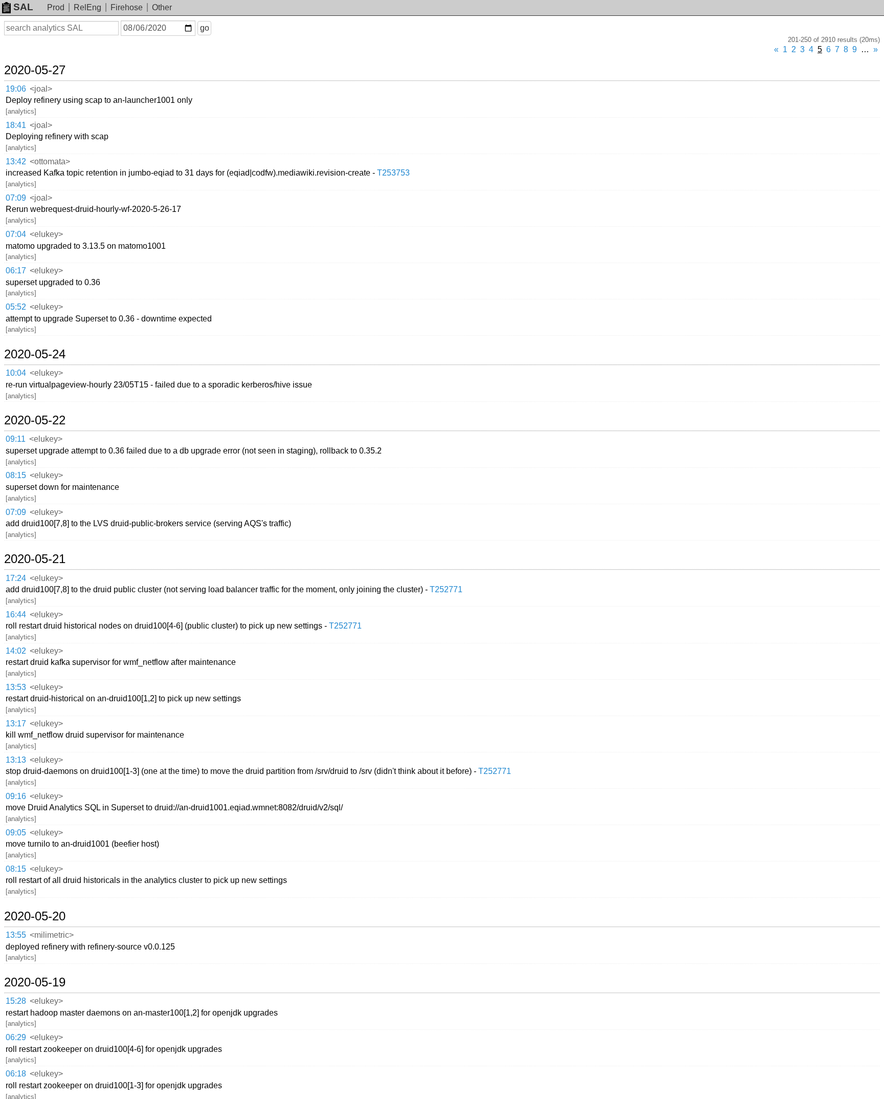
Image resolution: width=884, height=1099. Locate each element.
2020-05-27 (34, 70)
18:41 (16, 125)
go (204, 28)
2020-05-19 (34, 982)
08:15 (16, 475)
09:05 (16, 832)
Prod (55, 7)
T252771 (446, 589)
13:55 (16, 935)
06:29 (16, 1037)
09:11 (16, 439)
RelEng (87, 7)
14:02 (16, 651)
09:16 (16, 796)
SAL (23, 7)
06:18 (16, 1073)
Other (162, 7)
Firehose (126, 7)
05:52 (16, 307)
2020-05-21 (34, 559)
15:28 (16, 1001)
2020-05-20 (34, 916)
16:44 (16, 614)
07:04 (16, 234)
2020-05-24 (34, 354)
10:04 (16, 373)
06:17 (16, 270)
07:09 (16, 197)
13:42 (16, 161)
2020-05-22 (34, 420)
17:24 (16, 578)
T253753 (393, 172)
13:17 (16, 723)
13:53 (16, 687)
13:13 (16, 760)
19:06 (16, 88)
